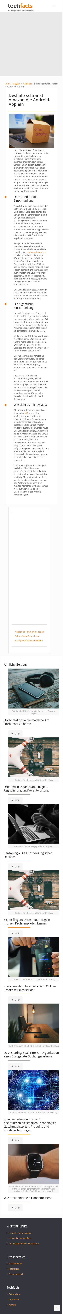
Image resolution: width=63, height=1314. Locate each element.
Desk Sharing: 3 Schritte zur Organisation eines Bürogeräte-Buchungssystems (31, 1054)
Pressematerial (16, 1274)
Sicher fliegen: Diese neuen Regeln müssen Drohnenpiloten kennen (27, 921)
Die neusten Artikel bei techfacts (24, 1243)
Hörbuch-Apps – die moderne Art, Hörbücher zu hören (26, 722)
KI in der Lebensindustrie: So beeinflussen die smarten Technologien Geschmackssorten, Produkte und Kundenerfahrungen (30, 1124)
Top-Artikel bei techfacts (20, 1238)
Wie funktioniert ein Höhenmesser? (27, 1198)
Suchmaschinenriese (36, 252)
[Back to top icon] (57, 1308)
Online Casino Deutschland (27, 636)
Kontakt (12, 1305)
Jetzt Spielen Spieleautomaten (29, 640)
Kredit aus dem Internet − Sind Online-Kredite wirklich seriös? (30, 988)
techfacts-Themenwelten (20, 1233)
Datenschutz (14, 1294)
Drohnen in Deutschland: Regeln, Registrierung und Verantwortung (26, 788)
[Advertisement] (31, 44)
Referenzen (14, 1269)
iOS (26, 413)
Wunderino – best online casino (29, 632)
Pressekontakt (15, 1263)
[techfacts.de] (20, 7)
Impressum (14, 1299)
